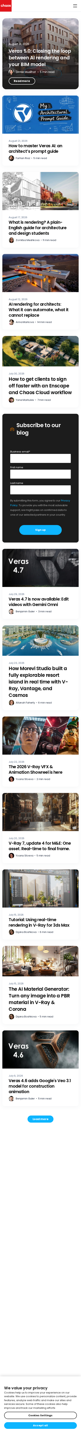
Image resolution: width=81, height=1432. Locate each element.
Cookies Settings (40, 1415)
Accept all (40, 1425)
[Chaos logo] (6, 6)
